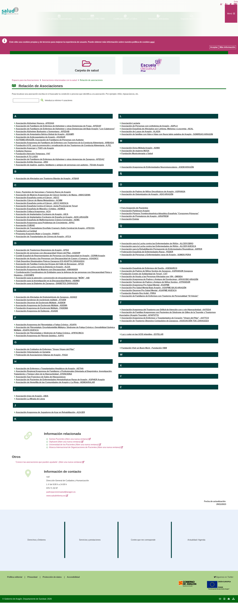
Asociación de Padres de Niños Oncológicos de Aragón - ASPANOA (153, 192)
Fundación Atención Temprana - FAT (33, 154)
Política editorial (14, 577)
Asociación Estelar (130, 219)
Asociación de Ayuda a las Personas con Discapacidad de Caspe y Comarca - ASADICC (57, 258)
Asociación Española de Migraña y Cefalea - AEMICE (40, 209)
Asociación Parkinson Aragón (135, 211)
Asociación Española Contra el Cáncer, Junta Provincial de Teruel (47, 206)
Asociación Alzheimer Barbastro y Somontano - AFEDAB (42, 131)
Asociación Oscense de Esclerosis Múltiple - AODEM (40, 303)
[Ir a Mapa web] (233, 599)
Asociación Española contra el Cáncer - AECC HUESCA (42, 203)
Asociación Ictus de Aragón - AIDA (32, 396)
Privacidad (32, 577)
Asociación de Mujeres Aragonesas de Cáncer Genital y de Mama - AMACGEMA (53, 195)
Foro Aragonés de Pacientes (134, 208)
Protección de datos (52, 577)
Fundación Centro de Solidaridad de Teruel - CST (144, 274)
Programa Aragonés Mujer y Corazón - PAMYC (38, 234)
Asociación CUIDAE (25, 225)
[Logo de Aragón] (187, 586)
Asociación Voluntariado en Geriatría (33, 352)
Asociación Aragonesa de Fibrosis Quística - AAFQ (40, 336)
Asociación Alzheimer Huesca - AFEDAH (35, 123)
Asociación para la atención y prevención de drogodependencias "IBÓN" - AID (53, 278)
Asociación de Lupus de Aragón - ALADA (140, 131)
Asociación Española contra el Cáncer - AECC (37, 198)
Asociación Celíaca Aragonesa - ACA (33, 211)
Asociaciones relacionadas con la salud (59, 80)
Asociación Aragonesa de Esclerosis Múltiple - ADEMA (41, 305)
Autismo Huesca (23, 151)
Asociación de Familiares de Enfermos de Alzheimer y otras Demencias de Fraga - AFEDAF (58, 126)
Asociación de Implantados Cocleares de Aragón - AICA (42, 214)
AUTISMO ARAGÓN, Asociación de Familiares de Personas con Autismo (50, 140)
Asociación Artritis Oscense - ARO (32, 162)
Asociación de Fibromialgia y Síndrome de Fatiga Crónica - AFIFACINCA (50, 333)
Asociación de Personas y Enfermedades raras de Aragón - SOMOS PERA (156, 255)
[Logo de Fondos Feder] (219, 589)
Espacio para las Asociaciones (25, 80)
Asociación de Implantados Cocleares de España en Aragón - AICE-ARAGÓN (52, 217)
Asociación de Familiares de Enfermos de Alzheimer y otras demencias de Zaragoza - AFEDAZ (60, 159)
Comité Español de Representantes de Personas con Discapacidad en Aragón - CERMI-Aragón (60, 256)
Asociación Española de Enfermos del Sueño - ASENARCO (149, 268)
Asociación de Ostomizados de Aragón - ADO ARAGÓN (147, 194)
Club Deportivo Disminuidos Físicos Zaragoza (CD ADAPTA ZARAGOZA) (50, 261)
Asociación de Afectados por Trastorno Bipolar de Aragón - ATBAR (47, 178)
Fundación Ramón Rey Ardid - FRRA (138, 293)
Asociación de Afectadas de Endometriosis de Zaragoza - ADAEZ (46, 297)
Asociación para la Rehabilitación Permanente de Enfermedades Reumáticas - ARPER (161, 249)
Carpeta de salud (87, 70)
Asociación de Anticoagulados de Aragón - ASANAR (40, 137)
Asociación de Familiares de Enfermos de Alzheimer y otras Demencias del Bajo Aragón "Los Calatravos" (65, 129)
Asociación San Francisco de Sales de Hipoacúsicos (41, 377)
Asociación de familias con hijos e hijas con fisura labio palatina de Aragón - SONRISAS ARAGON (167, 134)
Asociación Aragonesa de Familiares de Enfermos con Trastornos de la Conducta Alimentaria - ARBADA (65, 143)
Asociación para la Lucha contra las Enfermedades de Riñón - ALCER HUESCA (158, 246)
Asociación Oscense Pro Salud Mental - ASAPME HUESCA (149, 290)
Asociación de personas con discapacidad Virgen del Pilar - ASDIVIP (48, 253)
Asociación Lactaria (130, 123)
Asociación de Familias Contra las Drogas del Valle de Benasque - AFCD (50, 264)
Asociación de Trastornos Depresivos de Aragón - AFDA (42, 250)
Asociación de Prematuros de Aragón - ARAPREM (144, 216)
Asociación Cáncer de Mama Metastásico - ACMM (39, 200)
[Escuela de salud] (151, 65)
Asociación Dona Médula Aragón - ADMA (140, 148)
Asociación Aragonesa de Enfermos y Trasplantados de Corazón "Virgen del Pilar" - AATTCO (165, 318)
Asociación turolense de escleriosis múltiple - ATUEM (41, 300)
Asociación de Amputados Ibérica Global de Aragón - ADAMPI (45, 134)
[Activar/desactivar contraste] (231, 4)
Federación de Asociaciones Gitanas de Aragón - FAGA (42, 355)
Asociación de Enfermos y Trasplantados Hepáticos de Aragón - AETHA (50, 368)
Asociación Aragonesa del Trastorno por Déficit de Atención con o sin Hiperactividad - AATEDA (166, 310)
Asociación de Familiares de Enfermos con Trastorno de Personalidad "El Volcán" (159, 296)
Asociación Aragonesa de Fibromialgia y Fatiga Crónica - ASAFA (46, 325)
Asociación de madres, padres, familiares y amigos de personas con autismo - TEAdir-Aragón (60, 165)
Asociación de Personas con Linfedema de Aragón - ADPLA (149, 126)
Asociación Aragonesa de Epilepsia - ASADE (37, 311)
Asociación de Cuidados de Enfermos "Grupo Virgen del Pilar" (45, 349)
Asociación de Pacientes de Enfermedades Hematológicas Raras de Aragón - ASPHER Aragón (60, 380)
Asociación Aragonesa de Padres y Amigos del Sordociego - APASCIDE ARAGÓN (159, 279)
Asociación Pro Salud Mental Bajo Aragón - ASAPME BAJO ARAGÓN (153, 288)
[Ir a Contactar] (220, 599)
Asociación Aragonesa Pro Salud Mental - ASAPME (145, 285)
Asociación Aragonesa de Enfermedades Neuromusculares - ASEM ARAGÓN (157, 167)
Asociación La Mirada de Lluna (30, 399)
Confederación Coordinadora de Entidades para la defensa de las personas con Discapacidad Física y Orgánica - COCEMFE (63, 273)
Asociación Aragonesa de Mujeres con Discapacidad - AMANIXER (47, 270)
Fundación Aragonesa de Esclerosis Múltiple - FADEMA (42, 308)
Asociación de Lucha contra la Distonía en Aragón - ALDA (43, 267)
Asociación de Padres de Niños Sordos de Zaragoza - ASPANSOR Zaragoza (157, 271)
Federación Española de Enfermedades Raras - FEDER (147, 252)
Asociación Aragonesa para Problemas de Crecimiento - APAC (45, 223)
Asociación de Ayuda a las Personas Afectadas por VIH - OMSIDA (152, 276)
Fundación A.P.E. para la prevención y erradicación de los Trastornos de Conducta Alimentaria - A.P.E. (63, 145)
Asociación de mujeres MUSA (135, 151)
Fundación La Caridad (26, 231)
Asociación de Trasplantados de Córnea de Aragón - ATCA (43, 237)
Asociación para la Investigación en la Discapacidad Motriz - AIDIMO (48, 281)
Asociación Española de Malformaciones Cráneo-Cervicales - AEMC (48, 220)
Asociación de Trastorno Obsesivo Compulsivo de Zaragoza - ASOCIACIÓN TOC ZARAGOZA (165, 321)
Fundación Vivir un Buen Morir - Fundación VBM (144, 348)
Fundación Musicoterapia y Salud (137, 153)
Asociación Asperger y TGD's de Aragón (35, 148)
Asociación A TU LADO (27, 157)
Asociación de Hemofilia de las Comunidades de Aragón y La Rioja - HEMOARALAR (55, 382)
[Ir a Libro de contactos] (224, 599)
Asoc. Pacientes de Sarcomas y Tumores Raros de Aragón (43, 192)
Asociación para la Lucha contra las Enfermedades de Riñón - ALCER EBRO (157, 243)
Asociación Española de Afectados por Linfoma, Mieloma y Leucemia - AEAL (157, 129)
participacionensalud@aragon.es (60, 492)
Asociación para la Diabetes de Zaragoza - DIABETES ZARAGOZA (47, 283)
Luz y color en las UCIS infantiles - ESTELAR (142, 334)
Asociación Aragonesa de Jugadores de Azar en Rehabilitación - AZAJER (50, 412)
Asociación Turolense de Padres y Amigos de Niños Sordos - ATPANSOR (155, 282)
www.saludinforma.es (55, 496)
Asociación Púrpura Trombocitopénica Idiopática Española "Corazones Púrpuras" (160, 213)
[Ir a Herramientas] (229, 599)
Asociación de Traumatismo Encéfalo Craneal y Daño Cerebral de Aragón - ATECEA (55, 228)
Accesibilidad (73, 577)
